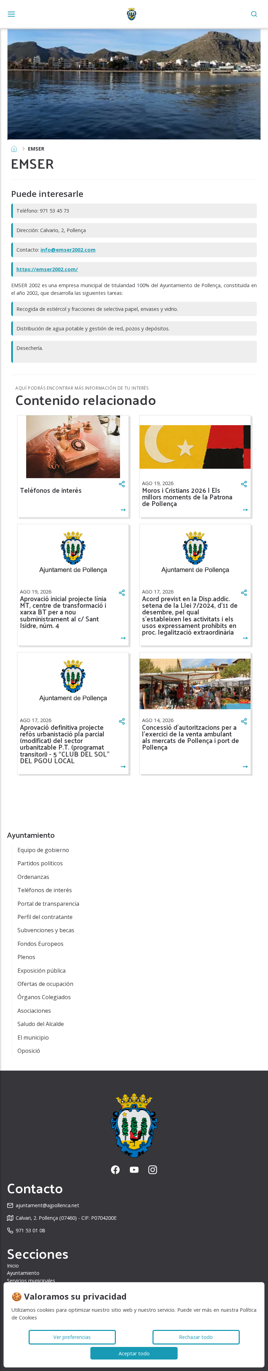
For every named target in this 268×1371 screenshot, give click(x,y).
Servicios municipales (31, 1280)
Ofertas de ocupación (45, 984)
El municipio (33, 1037)
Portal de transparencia (48, 903)
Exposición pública (41, 970)
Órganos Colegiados (44, 997)
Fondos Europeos (40, 944)
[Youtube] (134, 1169)
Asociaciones (34, 1010)
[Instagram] (152, 1169)
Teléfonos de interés (44, 890)
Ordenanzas (33, 877)
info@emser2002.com (68, 249)
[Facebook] (115, 1169)
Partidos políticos (40, 863)
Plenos (26, 957)
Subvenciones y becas (45, 930)
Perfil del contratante (45, 917)
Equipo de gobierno (43, 850)
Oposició (28, 1051)
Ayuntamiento (23, 1273)
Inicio (13, 1265)
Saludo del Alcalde (40, 1024)
